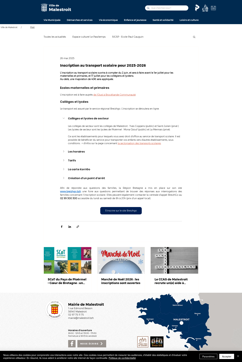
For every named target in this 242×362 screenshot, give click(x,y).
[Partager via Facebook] (61, 226)
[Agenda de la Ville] (213, 8)
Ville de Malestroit (9, 27)
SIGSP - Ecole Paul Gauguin (127, 36)
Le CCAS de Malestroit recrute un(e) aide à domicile (171, 281)
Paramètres (208, 356)
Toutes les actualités (55, 36)
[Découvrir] (205, 7)
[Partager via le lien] (77, 226)
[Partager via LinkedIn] (69, 226)
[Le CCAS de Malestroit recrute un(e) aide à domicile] (174, 260)
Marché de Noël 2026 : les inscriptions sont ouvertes (120, 281)
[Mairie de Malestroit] (44, 7)
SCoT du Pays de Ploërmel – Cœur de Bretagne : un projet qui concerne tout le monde (67, 281)
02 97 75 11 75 (76, 314)
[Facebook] (72, 343)
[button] (52, 20)
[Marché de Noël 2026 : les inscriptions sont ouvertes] (121, 260)
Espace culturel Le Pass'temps (89, 36)
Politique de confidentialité (122, 358)
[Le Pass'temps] (197, 7)
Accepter (226, 356)
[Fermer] (238, 356)
